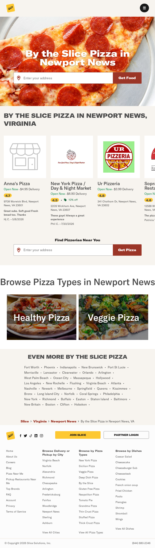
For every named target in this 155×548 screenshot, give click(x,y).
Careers (10, 462)
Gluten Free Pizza (89, 489)
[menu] (144, 8)
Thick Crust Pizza (89, 523)
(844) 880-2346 (141, 543)
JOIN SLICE (78, 435)
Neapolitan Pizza (89, 494)
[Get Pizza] (127, 250)
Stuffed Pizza (87, 517)
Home (9, 451)
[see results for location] (19, 77)
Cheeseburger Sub (126, 468)
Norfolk (46, 466)
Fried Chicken (123, 490)
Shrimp (119, 507)
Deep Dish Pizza (88, 477)
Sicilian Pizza (87, 466)
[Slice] (10, 8)
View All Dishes (124, 528)
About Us (11, 456)
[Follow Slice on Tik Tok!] (30, 436)
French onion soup (126, 485)
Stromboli (121, 513)
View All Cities (51, 532)
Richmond (48, 477)
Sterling (47, 517)
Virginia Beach (51, 460)
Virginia (40, 421)
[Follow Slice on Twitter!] (25, 436)
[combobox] (68, 77)
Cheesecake (122, 462)
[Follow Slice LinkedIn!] (36, 436)
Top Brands (13, 489)
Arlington (47, 489)
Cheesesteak (123, 473)
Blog (8, 468)
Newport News (63, 421)
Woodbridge (49, 506)
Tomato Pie (85, 500)
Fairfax (46, 500)
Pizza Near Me (14, 473)
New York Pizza (88, 460)
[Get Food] (127, 78)
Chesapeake (49, 483)
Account (11, 500)
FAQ (8, 494)
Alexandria (48, 471)
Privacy (10, 506)
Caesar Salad (123, 456)
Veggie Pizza (86, 471)
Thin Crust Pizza (88, 511)
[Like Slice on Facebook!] (20, 436)
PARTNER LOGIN (126, 435)
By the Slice (86, 483)
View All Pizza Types (91, 532)
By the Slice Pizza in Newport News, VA (107, 421)
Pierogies (120, 502)
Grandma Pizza (88, 506)
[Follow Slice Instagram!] (41, 436)
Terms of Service (16, 511)
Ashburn (47, 523)
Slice (25, 421)
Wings (119, 519)
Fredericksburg (51, 494)
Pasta (118, 496)
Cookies (120, 479)
